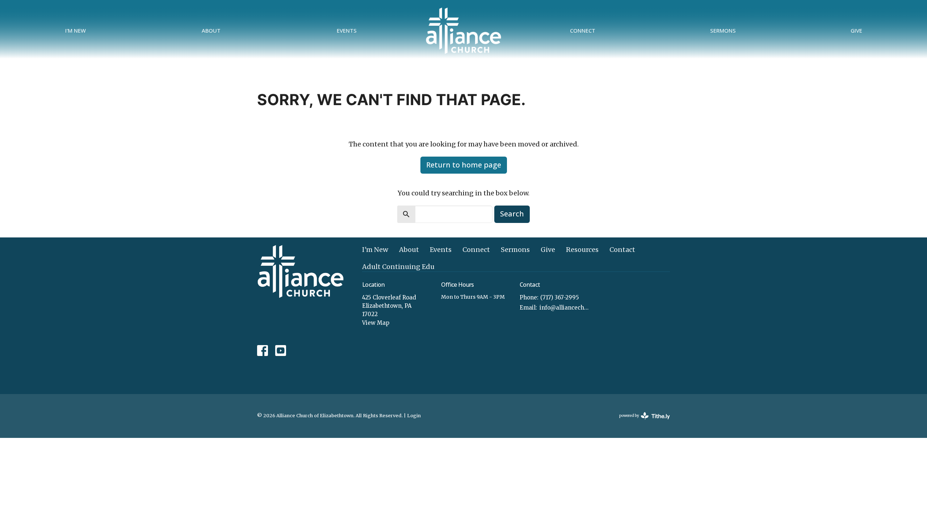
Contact (622, 249)
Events (347, 30)
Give (856, 30)
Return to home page (463, 165)
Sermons (723, 30)
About (211, 30)
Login (414, 416)
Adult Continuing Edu (398, 266)
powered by (641, 421)
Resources (582, 249)
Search (512, 214)
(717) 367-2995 (559, 297)
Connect (582, 30)
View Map (375, 322)
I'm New (75, 30)
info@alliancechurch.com (565, 307)
